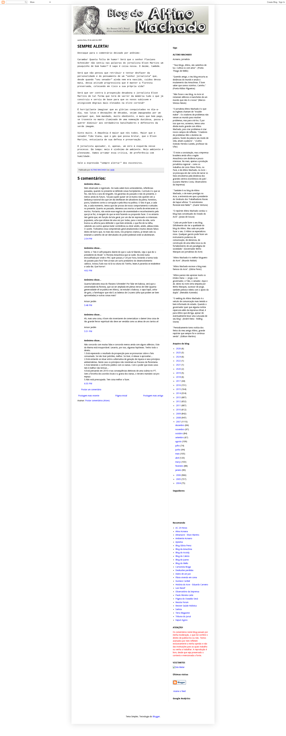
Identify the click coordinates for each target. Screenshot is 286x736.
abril (177, 458)
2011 (178, 405)
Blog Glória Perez (183, 545)
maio (177, 453)
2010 (178, 409)
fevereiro (179, 466)
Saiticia (178, 609)
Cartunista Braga (183, 567)
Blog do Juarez (182, 560)
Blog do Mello (181, 563)
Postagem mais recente (88, 395)
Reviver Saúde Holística (186, 606)
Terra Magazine (182, 613)
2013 (178, 397)
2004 (178, 483)
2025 (178, 352)
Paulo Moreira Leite (184, 595)
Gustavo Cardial (182, 581)
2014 (178, 393)
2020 (178, 369)
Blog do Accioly (182, 552)
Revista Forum (181, 602)
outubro (179, 433)
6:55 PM (88, 383)
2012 (178, 401)
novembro (180, 429)
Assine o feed (179, 691)
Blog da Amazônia (183, 549)
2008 (178, 417)
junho (178, 449)
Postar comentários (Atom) (97, 400)
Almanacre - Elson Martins (187, 535)
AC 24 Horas (181, 528)
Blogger (156, 716)
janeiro (178, 470)
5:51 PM (88, 331)
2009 (178, 413)
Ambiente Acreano (183, 538)
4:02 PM (88, 270)
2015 (178, 389)
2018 (178, 377)
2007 (178, 421)
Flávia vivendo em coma (186, 577)
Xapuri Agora (181, 620)
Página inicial (121, 395)
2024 (178, 357)
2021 (178, 365)
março (178, 462)
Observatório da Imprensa (187, 591)
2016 (178, 385)
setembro (179, 437)
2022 (178, 361)
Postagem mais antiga (153, 395)
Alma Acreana (181, 531)
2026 (178, 348)
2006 (178, 475)
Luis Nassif (180, 588)
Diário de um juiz (183, 574)
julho (177, 445)
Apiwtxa (179, 542)
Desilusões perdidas (184, 570)
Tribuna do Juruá (183, 616)
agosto (178, 441)
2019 (178, 373)
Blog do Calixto (182, 556)
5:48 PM (88, 305)
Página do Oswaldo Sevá (186, 599)
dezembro (180, 425)
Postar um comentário (91, 389)
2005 (178, 479)
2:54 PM (88, 238)
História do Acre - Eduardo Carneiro (191, 584)
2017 (178, 381)
